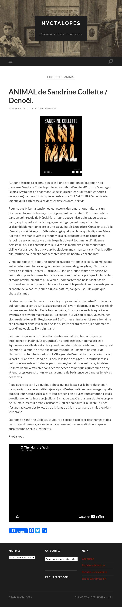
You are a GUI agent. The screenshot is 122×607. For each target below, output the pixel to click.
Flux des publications (93, 565)
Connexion (88, 558)
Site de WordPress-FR (94, 578)
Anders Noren (96, 597)
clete (32, 108)
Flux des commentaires (94, 571)
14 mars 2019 (17, 108)
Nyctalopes (61, 23)
